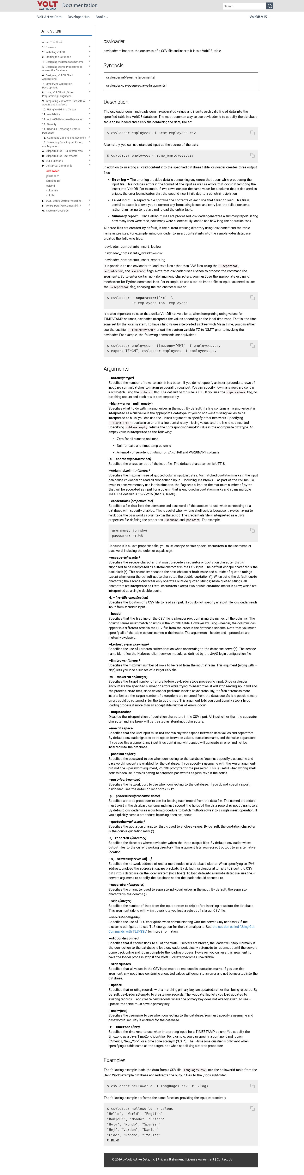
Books (101, 17)
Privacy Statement (171, 1159)
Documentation (79, 5)
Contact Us (224, 1159)
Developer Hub (79, 17)
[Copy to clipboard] (252, 133)
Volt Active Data (49, 17)
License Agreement (200, 1159)
